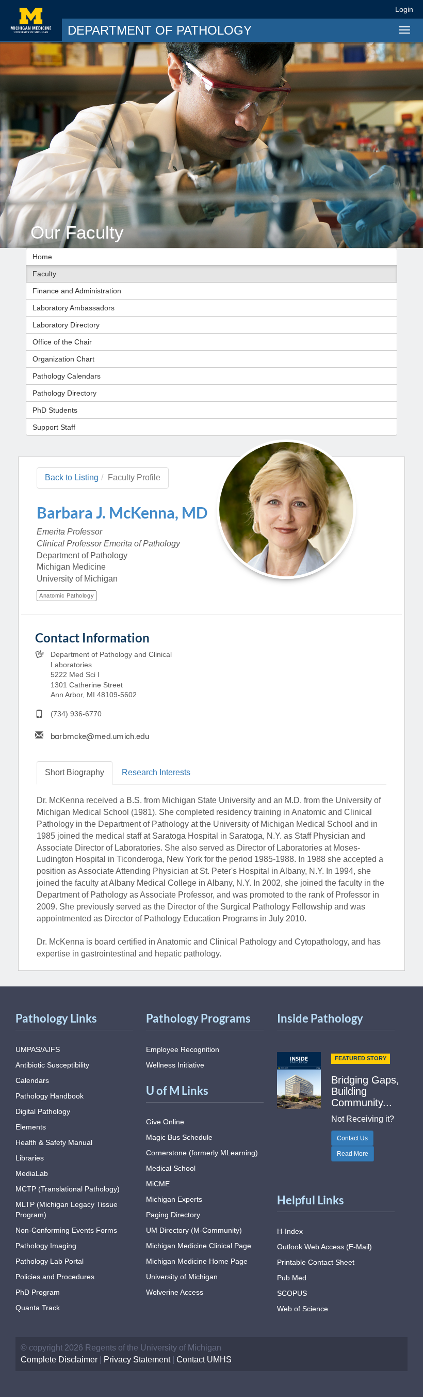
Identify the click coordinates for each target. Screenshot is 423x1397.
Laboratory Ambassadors (73, 308)
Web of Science (302, 1309)
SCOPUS (292, 1293)
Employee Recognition (182, 1049)
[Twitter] (325, 9)
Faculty (44, 274)
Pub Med (291, 1278)
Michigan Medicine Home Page (197, 1261)
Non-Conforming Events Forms (66, 1230)
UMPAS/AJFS (37, 1049)
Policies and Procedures (54, 1277)
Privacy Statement (137, 1359)
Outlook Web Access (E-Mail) (324, 1247)
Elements (30, 1127)
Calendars (32, 1080)
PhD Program (37, 1292)
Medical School (171, 1168)
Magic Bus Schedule (179, 1137)
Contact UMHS (204, 1359)
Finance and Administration (76, 291)
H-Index (290, 1231)
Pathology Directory (64, 393)
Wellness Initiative (175, 1065)
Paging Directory (173, 1215)
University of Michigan (182, 1277)
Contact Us (352, 1138)
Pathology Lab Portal (49, 1261)
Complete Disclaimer (59, 1359)
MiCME (158, 1184)
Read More (352, 1153)
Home (42, 257)
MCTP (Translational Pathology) (67, 1189)
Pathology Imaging (45, 1246)
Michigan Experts (174, 1199)
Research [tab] (156, 772)
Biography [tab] (74, 772)
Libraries (29, 1158)
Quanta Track (37, 1308)
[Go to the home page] (31, 20)
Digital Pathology (42, 1111)
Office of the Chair (62, 342)
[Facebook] (307, 9)
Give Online (165, 1122)
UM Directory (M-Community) (194, 1230)
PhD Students (54, 410)
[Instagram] (344, 9)
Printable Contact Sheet (315, 1262)
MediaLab (31, 1173)
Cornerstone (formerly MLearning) (202, 1153)
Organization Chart (63, 359)
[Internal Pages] (380, 9)
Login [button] (406, 9)
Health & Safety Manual (53, 1142)
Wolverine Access (174, 1292)
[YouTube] (363, 9)
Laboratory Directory (66, 325)
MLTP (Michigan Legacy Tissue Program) (66, 1209)
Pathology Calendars (66, 376)
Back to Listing (72, 477)
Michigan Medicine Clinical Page (198, 1246)
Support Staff (53, 427)
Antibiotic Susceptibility (52, 1065)
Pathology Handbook (49, 1096)
